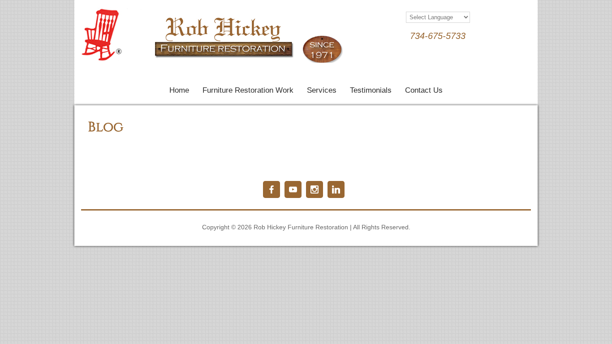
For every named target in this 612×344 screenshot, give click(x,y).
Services (321, 90)
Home (179, 90)
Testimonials (371, 90)
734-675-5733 (437, 36)
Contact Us (424, 90)
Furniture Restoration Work (248, 90)
